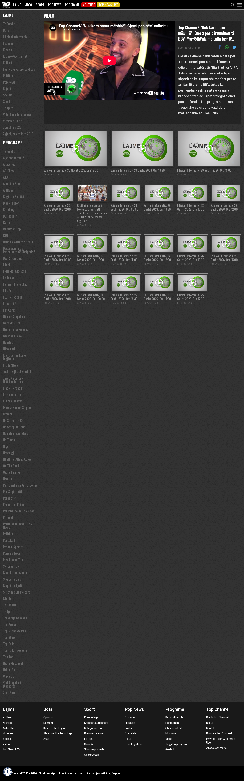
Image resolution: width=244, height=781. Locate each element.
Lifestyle (130, 722)
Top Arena (9, 624)
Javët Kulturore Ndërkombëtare (13, 380)
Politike (8, 75)
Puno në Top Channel (219, 733)
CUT (6, 235)
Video (28, 4)
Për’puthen (172, 722)
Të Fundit (9, 23)
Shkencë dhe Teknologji (57, 733)
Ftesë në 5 (9, 303)
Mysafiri (8, 413)
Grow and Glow (12, 335)
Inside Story (10, 365)
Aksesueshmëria (216, 747)
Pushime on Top (13, 559)
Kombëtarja (91, 717)
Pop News (54, 4)
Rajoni (7, 88)
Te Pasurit (9, 604)
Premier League (94, 733)
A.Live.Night (10, 164)
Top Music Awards (14, 630)
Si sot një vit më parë (16, 592)
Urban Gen (9, 669)
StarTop (8, 598)
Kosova (7, 49)
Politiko (8, 533)
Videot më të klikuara (17, 114)
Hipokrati (9, 348)
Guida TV (170, 749)
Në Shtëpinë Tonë (14, 426)
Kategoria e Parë (94, 728)
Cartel (7, 222)
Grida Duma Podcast (16, 329)
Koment (48, 722)
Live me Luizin (12, 394)
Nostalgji (8, 452)
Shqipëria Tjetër (13, 585)
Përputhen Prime (14, 504)
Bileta (209, 722)
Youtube (89, 4)
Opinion (48, 717)
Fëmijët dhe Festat (15, 284)
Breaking (8, 209)
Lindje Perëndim (13, 388)
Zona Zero (9, 692)
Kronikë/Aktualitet (15, 56)
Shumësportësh (94, 749)
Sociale (7, 94)
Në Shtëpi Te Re (13, 420)
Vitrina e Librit (12, 120)
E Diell (7, 264)
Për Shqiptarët (12, 491)
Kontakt (211, 728)
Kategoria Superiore (96, 722)
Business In (10, 216)
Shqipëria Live (12, 579)
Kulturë (8, 62)
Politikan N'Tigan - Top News (17, 525)
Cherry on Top (12, 228)
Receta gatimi (133, 744)
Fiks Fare (8, 290)
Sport (40, 4)
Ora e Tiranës (11, 472)
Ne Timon (9, 439)
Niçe (5, 446)
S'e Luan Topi (11, 566)
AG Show (8, 170)
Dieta (128, 738)
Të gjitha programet (177, 744)
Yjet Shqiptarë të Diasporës (14, 684)
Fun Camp (9, 310)
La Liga (88, 738)
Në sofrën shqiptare (15, 433)
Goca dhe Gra (11, 322)
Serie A (88, 744)
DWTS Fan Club (12, 258)
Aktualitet (9, 728)
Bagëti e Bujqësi (13, 196)
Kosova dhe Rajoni (54, 728)
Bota (6, 30)
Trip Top (8, 656)
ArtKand (8, 190)
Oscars (7, 478)
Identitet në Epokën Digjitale (15, 357)
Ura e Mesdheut (13, 663)
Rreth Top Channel (217, 717)
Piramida (8, 517)
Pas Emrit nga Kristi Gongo (20, 485)
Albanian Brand (12, 183)
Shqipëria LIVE (174, 728)
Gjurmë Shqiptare (14, 316)
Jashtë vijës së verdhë (17, 371)
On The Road (11, 465)
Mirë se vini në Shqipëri (18, 407)
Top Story (9, 637)
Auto (46, 738)
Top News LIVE (108, 4)
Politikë (7, 717)
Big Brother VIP (174, 717)
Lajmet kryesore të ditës (19, 69)
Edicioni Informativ (15, 36)
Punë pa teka (11, 553)
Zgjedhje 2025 (12, 127)
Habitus (8, 342)
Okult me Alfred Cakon (17, 459)
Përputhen (9, 498)
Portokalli (9, 540)
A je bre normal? (13, 157)
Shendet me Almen (15, 572)
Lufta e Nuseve (12, 400)
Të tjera (8, 107)
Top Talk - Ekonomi (15, 650)
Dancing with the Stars (18, 241)
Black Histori (11, 203)
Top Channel (218, 709)
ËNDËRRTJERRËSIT (14, 271)
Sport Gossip (92, 754)
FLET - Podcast (12, 297)
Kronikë (7, 722)
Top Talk (8, 643)
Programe (72, 4)
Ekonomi (8, 43)
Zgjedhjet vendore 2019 (18, 133)
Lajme (17, 4)
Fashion (129, 728)
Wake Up (8, 676)
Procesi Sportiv (13, 546)
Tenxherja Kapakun (15, 617)
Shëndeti (130, 733)
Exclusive (8, 277)
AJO (5, 177)
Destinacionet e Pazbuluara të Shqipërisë (19, 250)
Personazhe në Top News (18, 510)
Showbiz (130, 717)
